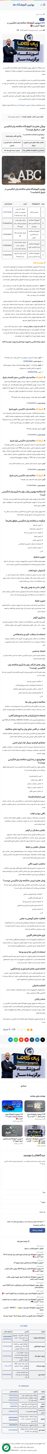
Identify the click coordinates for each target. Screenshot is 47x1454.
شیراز (37, 14)
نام (43, 1193)
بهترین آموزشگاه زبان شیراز (21, 105)
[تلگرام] (10, 1039)
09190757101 (13, 1398)
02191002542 (13, 1395)
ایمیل (43, 1202)
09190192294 (13, 1400)
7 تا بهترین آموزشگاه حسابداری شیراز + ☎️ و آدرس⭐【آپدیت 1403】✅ (35, 1141)
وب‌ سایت (42, 1212)
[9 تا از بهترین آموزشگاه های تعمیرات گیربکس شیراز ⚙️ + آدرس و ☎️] (12, 1106)
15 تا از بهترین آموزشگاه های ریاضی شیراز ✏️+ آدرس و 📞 (36, 1115)
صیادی (41, 30)
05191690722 (13, 1411)
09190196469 (6, 1375)
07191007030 (7, 1356)
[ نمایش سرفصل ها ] (14, 117)
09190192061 (13, 1420)
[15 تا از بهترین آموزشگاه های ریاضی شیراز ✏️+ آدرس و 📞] (34, 1106)
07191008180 (7, 212)
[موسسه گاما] (23, 1063)
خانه (41, 14)
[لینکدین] (37, 1039)
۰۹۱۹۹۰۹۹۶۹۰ (13, 1406)
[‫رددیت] (21, 1039)
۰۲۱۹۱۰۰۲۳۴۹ (7, 1366)
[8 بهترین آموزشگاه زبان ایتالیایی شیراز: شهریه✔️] (12, 1131)
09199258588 (12, 1430)
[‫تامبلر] (32, 1039)
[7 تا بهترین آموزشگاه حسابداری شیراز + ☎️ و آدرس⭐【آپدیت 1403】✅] (34, 1131)
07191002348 (7, 1346)
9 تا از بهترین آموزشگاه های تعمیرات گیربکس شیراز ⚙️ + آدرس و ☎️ (14, 1116)
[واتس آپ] (16, 1039)
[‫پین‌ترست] (26, 1039)
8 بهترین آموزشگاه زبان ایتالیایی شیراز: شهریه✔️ (13, 1140)
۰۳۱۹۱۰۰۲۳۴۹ (13, 1404)
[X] (42, 1039)
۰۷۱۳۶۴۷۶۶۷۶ (7, 1339)
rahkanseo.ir (14, 1450)
